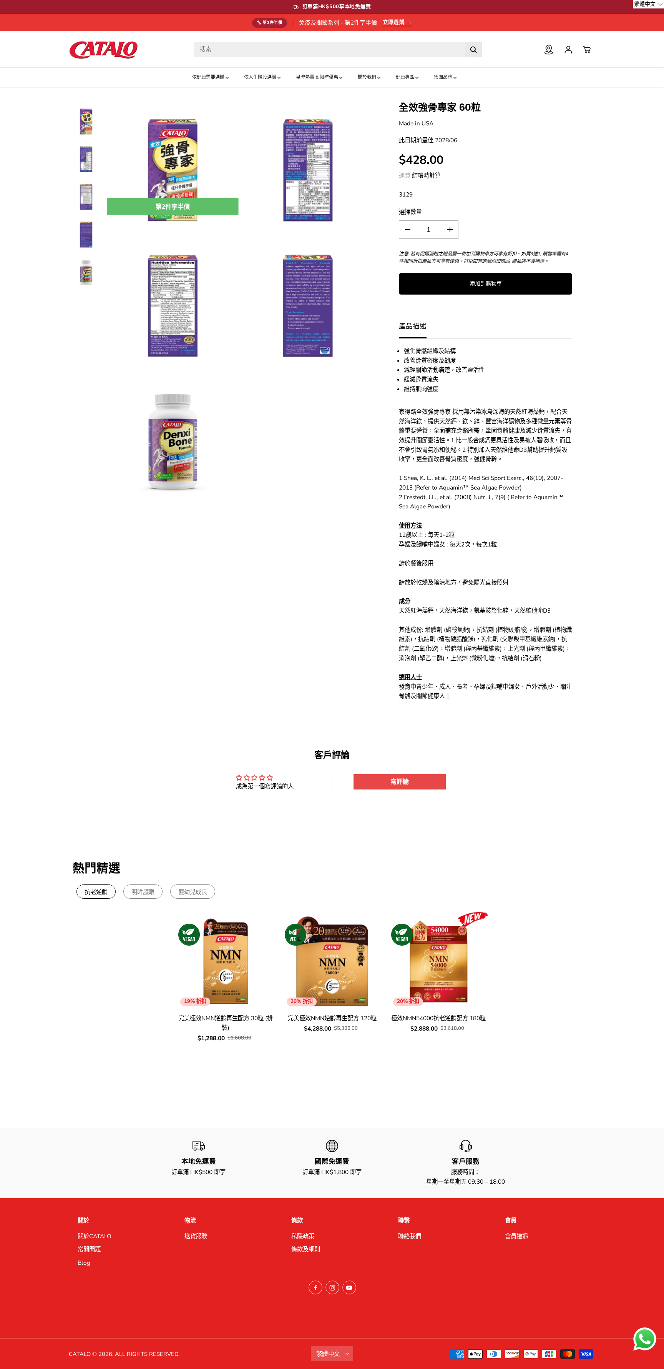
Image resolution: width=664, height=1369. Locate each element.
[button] (648, 4)
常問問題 (89, 1249)
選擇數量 (410, 212)
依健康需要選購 (209, 77)
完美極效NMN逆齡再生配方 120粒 (332, 1018)
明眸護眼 (142, 892)
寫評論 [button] (399, 782)
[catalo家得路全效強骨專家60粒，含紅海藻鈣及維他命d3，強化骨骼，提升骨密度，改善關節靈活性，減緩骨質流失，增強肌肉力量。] (173, 170)
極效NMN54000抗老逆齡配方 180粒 (438, 1018)
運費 (404, 176)
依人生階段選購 (260, 77)
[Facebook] (315, 1287)
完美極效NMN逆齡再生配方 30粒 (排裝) (225, 1023)
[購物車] (586, 49)
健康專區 (405, 77)
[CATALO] (103, 49)
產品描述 (413, 326)
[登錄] (568, 49)
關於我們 (367, 77)
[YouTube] (349, 1287)
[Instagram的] (332, 1287)
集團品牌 (443, 77)
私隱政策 (302, 1236)
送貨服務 (196, 1236)
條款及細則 (305, 1249)
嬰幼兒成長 (192, 892)
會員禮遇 (516, 1236)
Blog (84, 1263)
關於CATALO (94, 1236)
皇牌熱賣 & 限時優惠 (317, 77)
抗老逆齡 (96, 892)
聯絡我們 (409, 1236)
